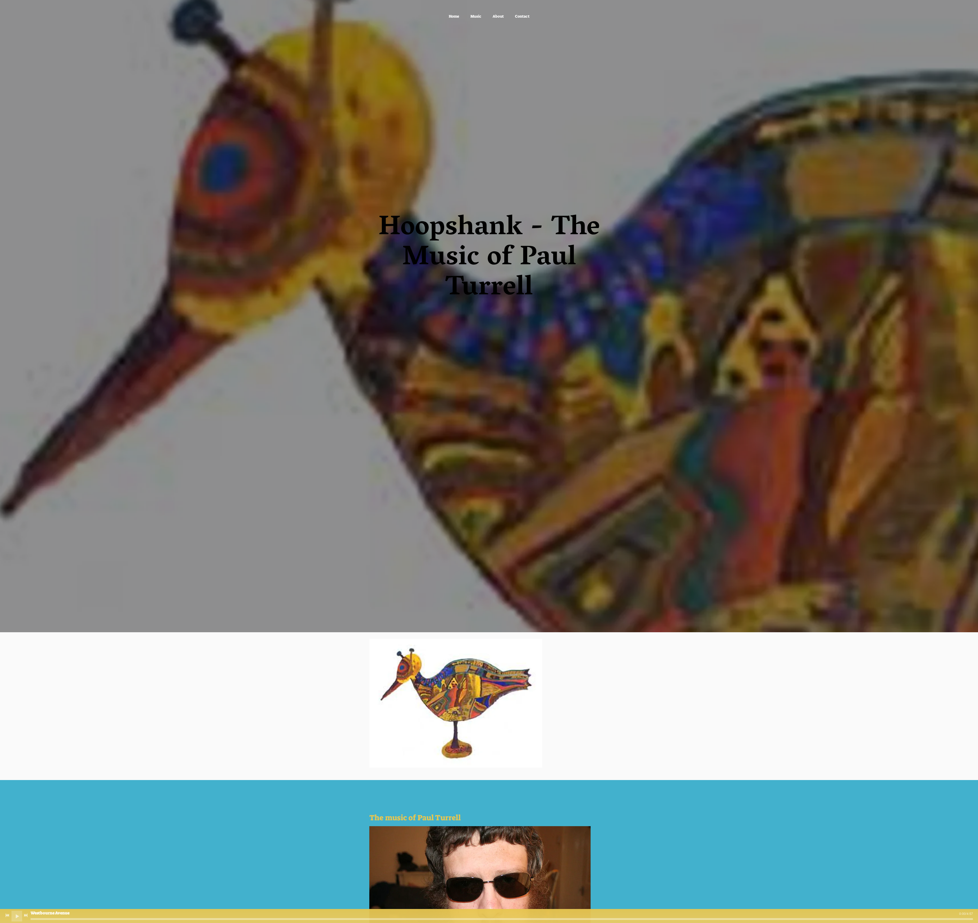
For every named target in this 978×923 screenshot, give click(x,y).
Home (454, 16)
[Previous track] (7, 915)
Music (475, 16)
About (498, 16)
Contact (522, 16)
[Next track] (25, 915)
